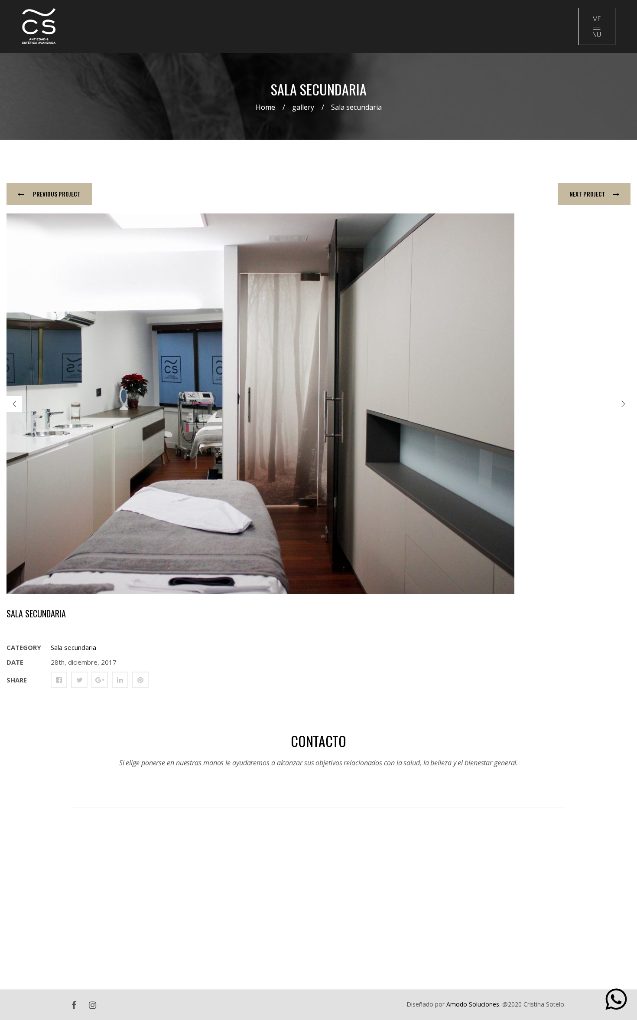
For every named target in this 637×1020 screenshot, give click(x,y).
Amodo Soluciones (472, 1004)
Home (265, 107)
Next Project (587, 193)
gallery (303, 107)
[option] (318, 403)
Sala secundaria (73, 647)
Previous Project (56, 193)
